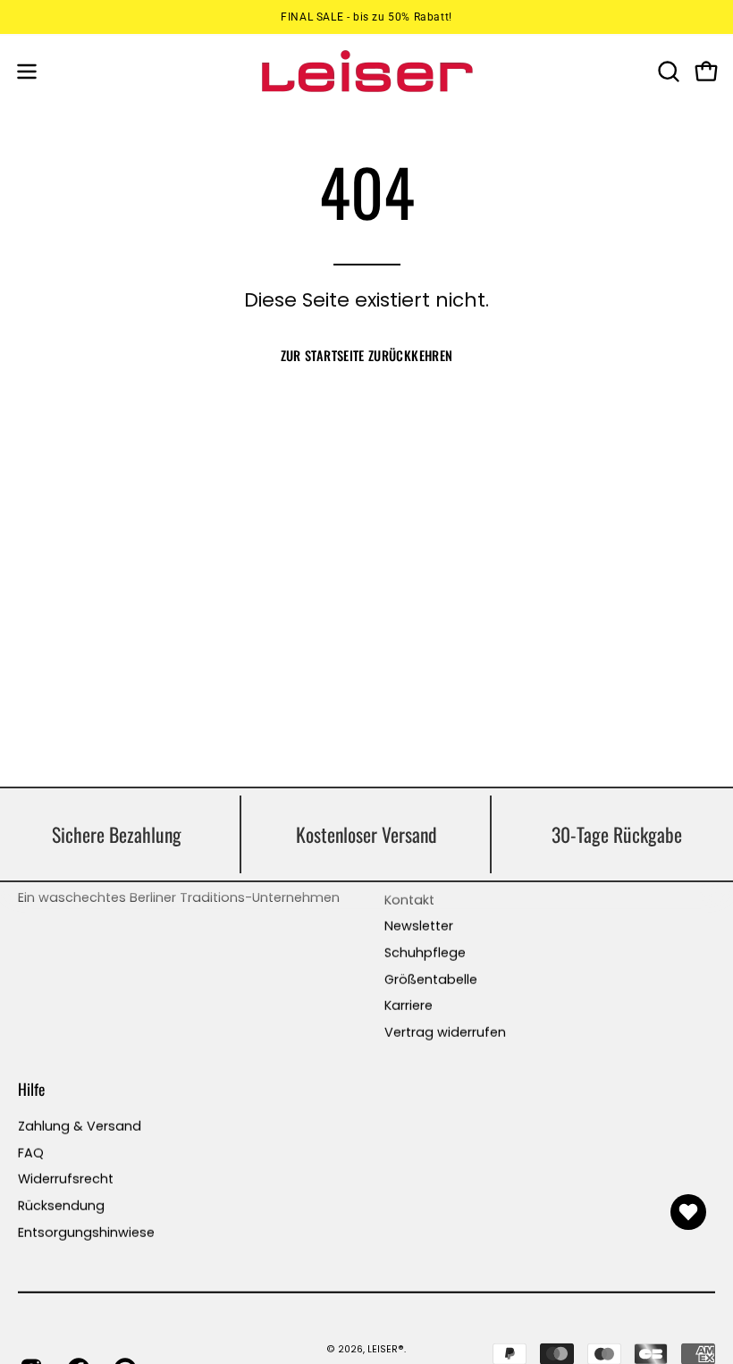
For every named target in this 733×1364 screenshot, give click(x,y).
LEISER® (385, 1349)
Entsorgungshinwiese (86, 1232)
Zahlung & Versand (79, 1125)
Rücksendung (61, 1205)
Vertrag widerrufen (445, 1032)
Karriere (408, 1006)
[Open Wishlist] (688, 1212)
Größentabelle (430, 979)
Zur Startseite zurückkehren (367, 355)
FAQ (31, 1152)
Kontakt (409, 899)
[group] (366, 17)
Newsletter (418, 926)
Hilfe (31, 1088)
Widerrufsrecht (66, 1179)
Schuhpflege (425, 953)
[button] (666, 71)
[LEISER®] (366, 71)
